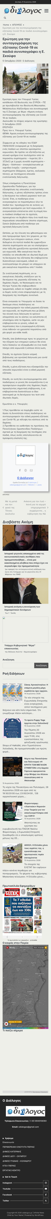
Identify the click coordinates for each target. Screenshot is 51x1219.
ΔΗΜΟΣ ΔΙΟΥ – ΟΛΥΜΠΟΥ (15, 1156)
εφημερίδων (25, 940)
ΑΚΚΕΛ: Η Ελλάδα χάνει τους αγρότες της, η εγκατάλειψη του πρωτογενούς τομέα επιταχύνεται (36, 851)
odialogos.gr (27, 1213)
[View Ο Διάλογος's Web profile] (25, 470)
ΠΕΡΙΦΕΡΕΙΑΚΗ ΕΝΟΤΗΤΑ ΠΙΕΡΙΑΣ (19, 1147)
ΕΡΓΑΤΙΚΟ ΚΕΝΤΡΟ (11, 1170)
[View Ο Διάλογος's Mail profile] (31, 470)
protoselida (33, 940)
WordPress (39, 1215)
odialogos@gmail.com (18, 485)
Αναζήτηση (8, 659)
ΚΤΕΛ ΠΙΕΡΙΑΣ (9, 1166)
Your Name (18, 1215)
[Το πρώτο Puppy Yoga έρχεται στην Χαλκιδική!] (12, 728)
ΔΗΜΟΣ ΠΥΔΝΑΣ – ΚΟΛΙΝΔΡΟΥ (17, 1161)
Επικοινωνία (8, 1142)
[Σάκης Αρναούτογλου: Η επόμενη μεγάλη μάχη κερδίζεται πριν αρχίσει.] (12, 693)
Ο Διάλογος (29, 60)
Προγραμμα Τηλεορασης (40, 1092)
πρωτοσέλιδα (14, 940)
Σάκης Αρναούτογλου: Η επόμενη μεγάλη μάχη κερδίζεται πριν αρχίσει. (36, 688)
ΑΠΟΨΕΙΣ (6, 494)
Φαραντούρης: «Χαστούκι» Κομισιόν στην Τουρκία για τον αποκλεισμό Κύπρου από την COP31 (36, 809)
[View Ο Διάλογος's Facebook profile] (20, 470)
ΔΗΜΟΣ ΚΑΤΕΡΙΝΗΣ (12, 1151)
